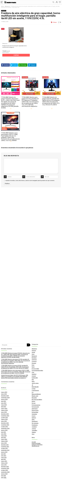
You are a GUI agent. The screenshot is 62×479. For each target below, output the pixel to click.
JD (32, 385)
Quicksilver (34, 414)
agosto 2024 (4, 399)
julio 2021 (3, 454)
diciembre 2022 (5, 423)
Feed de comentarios (37, 444)
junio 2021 (3, 455)
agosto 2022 (4, 430)
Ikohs (33, 381)
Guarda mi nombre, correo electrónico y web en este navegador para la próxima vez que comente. (30, 180)
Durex (33, 367)
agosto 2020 (4, 474)
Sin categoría (35, 423)
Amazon (34, 350)
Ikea (33, 379)
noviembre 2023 (5, 415)
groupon (34, 376)
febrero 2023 (4, 419)
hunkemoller (35, 377)
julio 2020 (3, 475)
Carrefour (34, 359)
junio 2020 (3, 477)
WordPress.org (35, 446)
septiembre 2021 (5, 450)
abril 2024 (3, 406)
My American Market (37, 399)
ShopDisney (35, 421)
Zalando (34, 432)
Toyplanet (34, 426)
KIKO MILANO (35, 387)
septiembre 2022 (5, 428)
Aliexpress (7, 6)
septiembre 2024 (5, 397)
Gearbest (34, 374)
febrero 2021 (4, 463)
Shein (33, 419)
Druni (33, 365)
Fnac (33, 372)
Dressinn (34, 363)
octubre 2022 (4, 426)
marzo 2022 (4, 439)
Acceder (34, 442)
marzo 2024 (4, 408)
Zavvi (33, 434)
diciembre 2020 (5, 466)
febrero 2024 (4, 410)
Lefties (33, 388)
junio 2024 (3, 403)
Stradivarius (35, 425)
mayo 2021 (4, 457)
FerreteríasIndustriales (37, 370)
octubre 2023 (4, 417)
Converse (34, 361)
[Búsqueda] (28, 344)
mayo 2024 (4, 405)
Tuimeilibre (34, 430)
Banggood (34, 356)
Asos (33, 354)
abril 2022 (3, 437)
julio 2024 (3, 401)
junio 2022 (3, 434)
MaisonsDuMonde (36, 394)
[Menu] (2, 2)
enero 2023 (4, 421)
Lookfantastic (35, 390)
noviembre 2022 (5, 425)
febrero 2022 (4, 441)
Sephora (34, 417)
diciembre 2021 (5, 444)
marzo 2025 (4, 392)
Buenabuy (34, 357)
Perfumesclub (35, 407)
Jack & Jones (35, 383)
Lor (32, 392)
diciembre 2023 (5, 414)
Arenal (33, 352)
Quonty (33, 416)
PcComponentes (36, 405)
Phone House (35, 410)
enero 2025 (4, 394)
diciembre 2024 (5, 395)
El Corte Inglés (35, 368)
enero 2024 (4, 412)
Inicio (2, 6)
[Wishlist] (60, 2)
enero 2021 (4, 464)
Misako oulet (35, 396)
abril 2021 (3, 459)
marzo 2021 (4, 461)
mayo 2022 (4, 435)
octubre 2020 (4, 470)
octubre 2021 (4, 448)
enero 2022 (4, 443)
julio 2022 (3, 432)
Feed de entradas (36, 443)
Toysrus (34, 428)
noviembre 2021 (5, 446)
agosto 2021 (4, 452)
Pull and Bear (35, 412)
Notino (33, 401)
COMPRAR (16, 55)
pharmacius (35, 408)
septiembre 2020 (5, 472)
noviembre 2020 (5, 468)
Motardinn (34, 397)
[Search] (53, 2)
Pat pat (33, 403)
